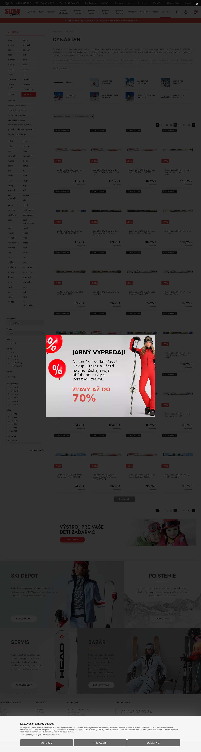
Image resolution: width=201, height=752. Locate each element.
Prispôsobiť (100, 743)
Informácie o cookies (51, 735)
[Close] (196, 4)
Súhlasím (46, 743)
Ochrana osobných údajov (30, 735)
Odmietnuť (154, 743)
